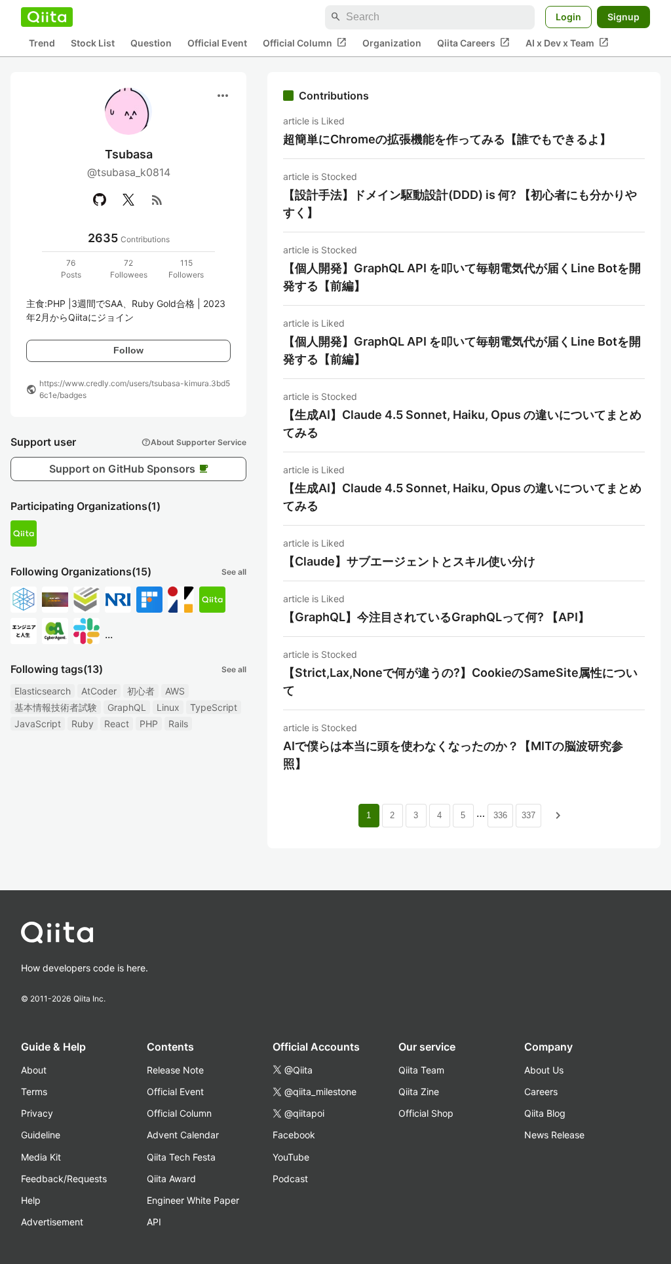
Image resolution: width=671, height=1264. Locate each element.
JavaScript (37, 723)
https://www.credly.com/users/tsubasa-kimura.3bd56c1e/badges (134, 389)
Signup (623, 16)
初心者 (141, 690)
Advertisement (52, 1221)
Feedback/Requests (64, 1178)
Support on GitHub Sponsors (128, 468)
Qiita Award (171, 1178)
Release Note (175, 1069)
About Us (544, 1069)
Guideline (40, 1134)
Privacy (37, 1113)
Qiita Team (421, 1069)
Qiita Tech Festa (181, 1157)
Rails (178, 723)
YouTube (291, 1157)
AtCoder (99, 690)
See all (233, 572)
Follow (128, 350)
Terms (34, 1091)
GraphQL (126, 707)
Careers (541, 1091)
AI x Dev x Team (567, 42)
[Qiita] (47, 17)
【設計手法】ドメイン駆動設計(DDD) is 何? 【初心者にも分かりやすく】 (460, 203)
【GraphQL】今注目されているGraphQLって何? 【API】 (436, 617)
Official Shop (425, 1113)
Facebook (294, 1134)
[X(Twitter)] (128, 199)
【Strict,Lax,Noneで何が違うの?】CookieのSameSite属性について (460, 681)
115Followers (186, 269)
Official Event (217, 42)
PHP (149, 723)
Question (151, 42)
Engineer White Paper (193, 1200)
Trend (42, 42)
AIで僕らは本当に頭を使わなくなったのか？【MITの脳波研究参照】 (453, 754)
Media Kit (41, 1157)
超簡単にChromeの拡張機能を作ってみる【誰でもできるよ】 (447, 139)
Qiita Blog (545, 1113)
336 (500, 815)
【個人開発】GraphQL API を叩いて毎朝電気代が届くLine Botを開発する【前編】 (462, 277)
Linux (168, 707)
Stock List (93, 42)
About (34, 1069)
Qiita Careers (473, 42)
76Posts (71, 269)
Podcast (290, 1178)
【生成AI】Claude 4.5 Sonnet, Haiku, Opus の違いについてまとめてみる (462, 423)
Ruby (82, 723)
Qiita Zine (418, 1091)
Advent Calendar (183, 1134)
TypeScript (213, 707)
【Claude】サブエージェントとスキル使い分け (409, 561)
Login (568, 16)
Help (31, 1200)
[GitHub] (99, 199)
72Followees (128, 269)
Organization (391, 42)
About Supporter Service (194, 442)
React (116, 723)
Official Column (305, 42)
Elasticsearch (42, 690)
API (154, 1221)
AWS (175, 690)
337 (528, 815)
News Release (554, 1134)
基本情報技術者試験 (55, 707)
